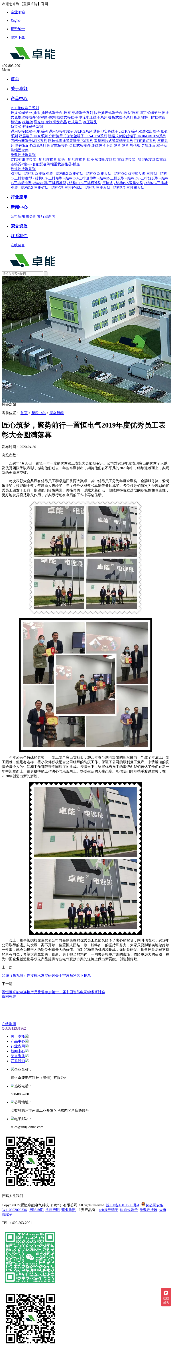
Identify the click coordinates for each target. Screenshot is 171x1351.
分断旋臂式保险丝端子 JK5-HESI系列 (78, 136)
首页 (15, 78)
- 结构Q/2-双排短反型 (129, 173)
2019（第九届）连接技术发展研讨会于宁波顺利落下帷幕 (46, 975)
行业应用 (19, 197)
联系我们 (19, 235)
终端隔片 (99, 145)
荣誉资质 (19, 226)
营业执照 (68, 1210)
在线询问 (9, 1024)
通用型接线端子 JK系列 (29, 131)
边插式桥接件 (80, 145)
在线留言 (18, 245)
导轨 (145, 145)
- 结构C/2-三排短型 (48, 178)
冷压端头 (90, 122)
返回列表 (9, 997)
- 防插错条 (157, 117)
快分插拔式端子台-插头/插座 (116, 113)
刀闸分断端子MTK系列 (29, 141)
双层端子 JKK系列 (34, 136)
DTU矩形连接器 (23, 159)
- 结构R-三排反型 (111, 178)
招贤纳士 (18, 29)
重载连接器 (148, 1210)
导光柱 (39, 122)
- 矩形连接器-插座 (80, 159)
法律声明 (52, 1210)
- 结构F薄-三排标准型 (49, 183)
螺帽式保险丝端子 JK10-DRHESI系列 (137, 136)
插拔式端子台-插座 (56, 113)
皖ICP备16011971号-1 (122, 1205)
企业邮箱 (18, 12)
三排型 (152, 173)
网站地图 (36, 1210)
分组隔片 (114, 145)
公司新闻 (18, 216)
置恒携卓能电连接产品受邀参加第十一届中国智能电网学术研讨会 (53, 992)
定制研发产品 (56, 122)
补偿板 (135, 145)
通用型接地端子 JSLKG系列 (70, 131)
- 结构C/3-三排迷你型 (80, 178)
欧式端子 (75, 122)
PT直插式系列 (145, 141)
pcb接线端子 (108, 1210)
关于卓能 (19, 88)
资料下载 (18, 37)
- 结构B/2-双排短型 (68, 173)
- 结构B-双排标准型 (37, 173)
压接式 (107, 183)
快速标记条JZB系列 (30, 145)
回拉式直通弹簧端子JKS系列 (70, 141)
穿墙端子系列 (82, 113)
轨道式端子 (129, 1210)
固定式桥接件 (57, 145)
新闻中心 (19, 207)
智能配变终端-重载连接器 (115, 159)
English (16, 21)
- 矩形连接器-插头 (51, 159)
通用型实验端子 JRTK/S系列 (115, 131)
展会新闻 (33, 216)
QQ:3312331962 (14, 1028)
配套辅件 (141, 117)
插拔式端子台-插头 (25, 113)
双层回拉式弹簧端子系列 (113, 141)
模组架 (27, 122)
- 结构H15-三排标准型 (84, 183)
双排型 (16, 173)
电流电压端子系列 (93, 117)
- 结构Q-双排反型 (97, 173)
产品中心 (19, 98)
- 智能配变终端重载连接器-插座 (55, 164)
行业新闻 (48, 216)
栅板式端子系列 (120, 117)
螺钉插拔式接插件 (63, 117)
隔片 (125, 145)
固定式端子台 (150, 113)
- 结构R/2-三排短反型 (142, 178)
